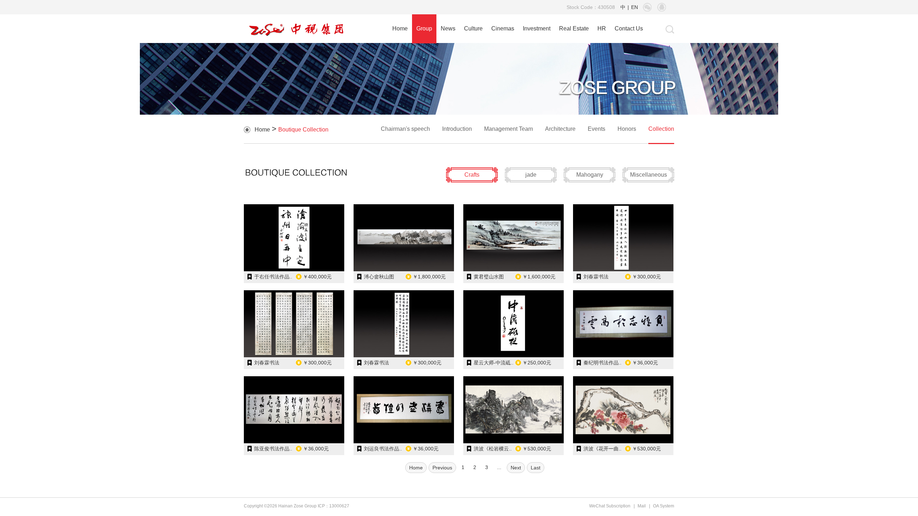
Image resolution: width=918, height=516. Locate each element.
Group (424, 28)
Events (596, 129)
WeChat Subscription (609, 505)
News (448, 28)
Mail (642, 505)
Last (535, 467)
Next (516, 467)
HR (601, 28)
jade (530, 175)
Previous (442, 467)
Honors (626, 129)
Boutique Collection (303, 129)
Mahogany (589, 175)
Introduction (457, 129)
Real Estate (574, 28)
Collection (661, 129)
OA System (663, 505)
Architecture (560, 129)
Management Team (508, 129)
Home (400, 28)
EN (634, 7)
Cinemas (502, 28)
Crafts (471, 175)
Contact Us (629, 28)
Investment (536, 28)
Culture (473, 28)
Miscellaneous (648, 175)
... (499, 467)
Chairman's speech (405, 129)
